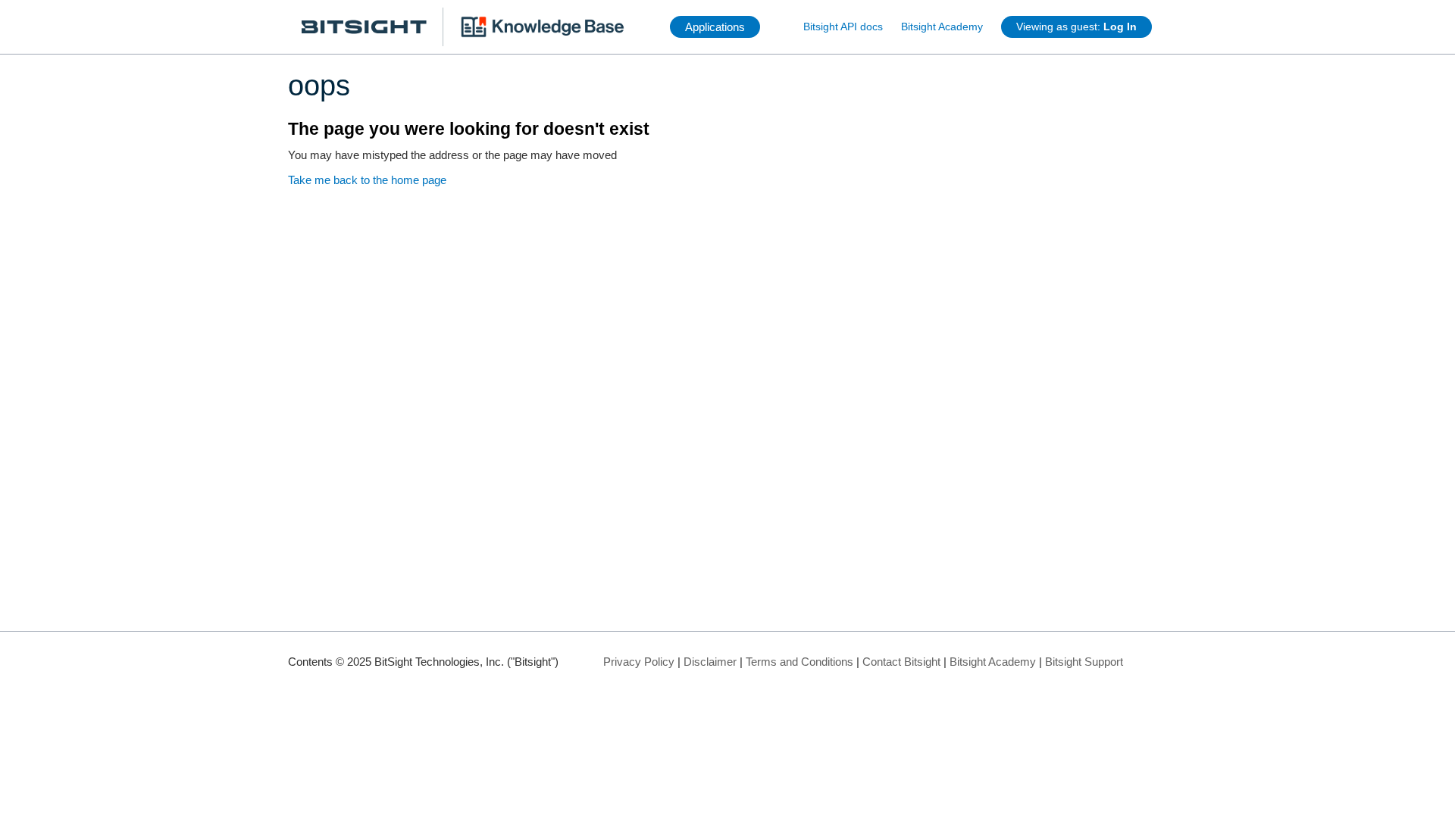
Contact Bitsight (901, 661)
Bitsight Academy (942, 26)
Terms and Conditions (799, 661)
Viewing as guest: (1076, 26)
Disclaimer (710, 661)
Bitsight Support (1084, 661)
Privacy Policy (638, 661)
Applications (715, 26)
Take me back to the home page (367, 179)
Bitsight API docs (843, 26)
